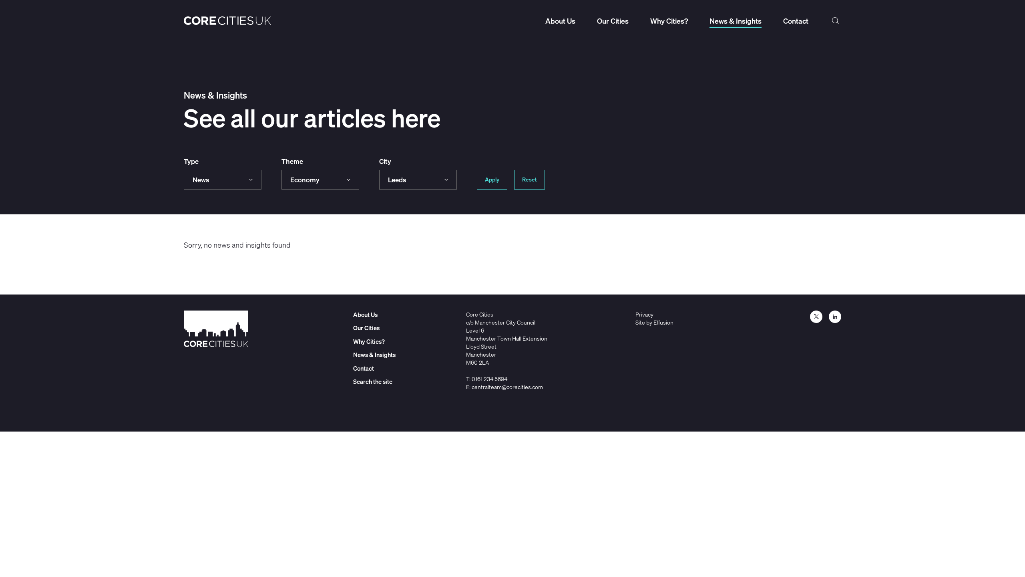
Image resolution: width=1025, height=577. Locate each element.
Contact (795, 21)
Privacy (644, 314)
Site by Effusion (654, 322)
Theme (292, 161)
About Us (560, 21)
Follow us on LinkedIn (835, 317)
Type (191, 161)
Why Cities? (669, 21)
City (385, 161)
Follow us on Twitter (816, 317)
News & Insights (735, 21)
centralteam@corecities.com (507, 387)
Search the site (835, 21)
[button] (222, 180)
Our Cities (613, 21)
